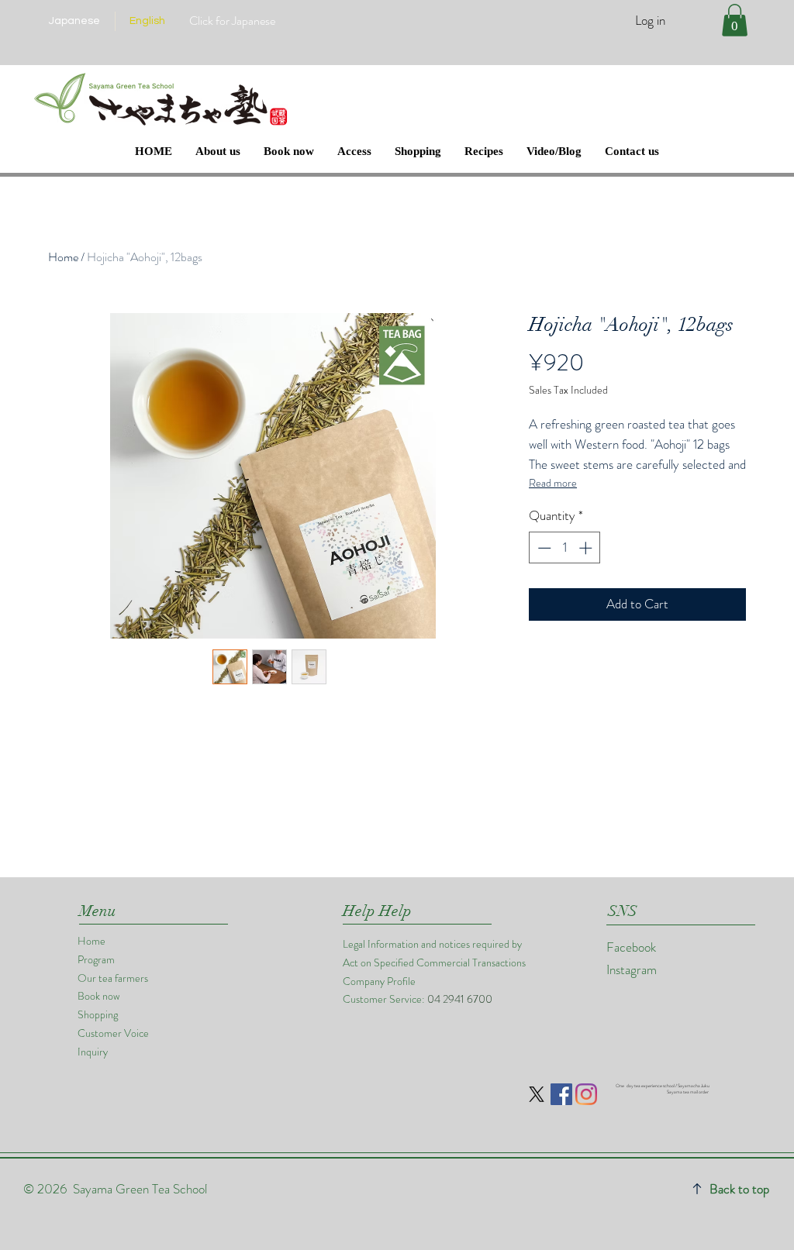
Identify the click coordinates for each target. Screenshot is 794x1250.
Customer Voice (113, 1033)
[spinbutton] (564, 547)
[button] (734, 20)
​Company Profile (379, 981)
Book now (98, 996)
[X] (536, 1094)
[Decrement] (542, 547)
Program (96, 959)
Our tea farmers (113, 978)
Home (63, 257)
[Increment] (587, 547)
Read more (553, 483)
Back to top (739, 1188)
